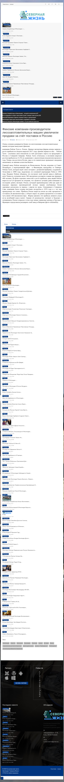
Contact (11, 4)
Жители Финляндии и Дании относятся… (13, 425)
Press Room (6, 4)
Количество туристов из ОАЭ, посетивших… (14, 607)
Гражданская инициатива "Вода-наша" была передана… (18, 374)
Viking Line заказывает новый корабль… (13, 467)
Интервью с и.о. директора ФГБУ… (12, 572)
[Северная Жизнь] (32, 15)
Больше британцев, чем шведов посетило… (14, 622)
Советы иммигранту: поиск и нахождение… (14, 634)
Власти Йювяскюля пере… (9, 760)
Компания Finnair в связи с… (10, 544)
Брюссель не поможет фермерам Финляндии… (15, 578)
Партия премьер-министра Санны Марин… (14, 404)
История (6, 81)
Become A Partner (21, 683)
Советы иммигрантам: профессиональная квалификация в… (19, 485)
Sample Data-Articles (7, 435)
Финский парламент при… (9, 724)
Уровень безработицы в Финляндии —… (13, 29)
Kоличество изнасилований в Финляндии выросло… (17, 507)
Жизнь (4, 441)
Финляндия (6, 88)
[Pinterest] (55, 4)
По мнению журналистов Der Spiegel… (13, 362)
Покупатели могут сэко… (9, 742)
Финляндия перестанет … (9, 730)
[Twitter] (49, 4)
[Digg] (40, 690)
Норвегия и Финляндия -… (9, 380)
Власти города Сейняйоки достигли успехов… (15, 520)
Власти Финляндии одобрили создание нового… (16, 416)
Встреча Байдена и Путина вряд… (12, 350)
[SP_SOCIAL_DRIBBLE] (59, 4)
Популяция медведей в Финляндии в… (13, 297)
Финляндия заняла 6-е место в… (11, 443)
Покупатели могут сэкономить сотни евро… (14, 63)
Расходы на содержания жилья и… (12, 449)
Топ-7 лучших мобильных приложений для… (14, 461)
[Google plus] (52, 4)
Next (60, 97)
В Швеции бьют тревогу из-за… (11, 601)
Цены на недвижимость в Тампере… (12, 455)
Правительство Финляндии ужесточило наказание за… (17, 333)
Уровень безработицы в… (9, 712)
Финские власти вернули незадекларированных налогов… (18, 321)
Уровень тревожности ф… (9, 748)
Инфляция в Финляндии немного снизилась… (15, 315)
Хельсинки (20, 643)
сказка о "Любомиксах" (41, 646)
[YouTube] (39, 680)
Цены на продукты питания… (10, 77)
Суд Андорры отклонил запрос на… (12, 437)
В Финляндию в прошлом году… (11, 532)
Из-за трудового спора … (9, 718)
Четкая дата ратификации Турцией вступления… (16, 274)
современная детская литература (12, 646)
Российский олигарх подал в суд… (12, 562)
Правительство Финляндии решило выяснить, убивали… (18, 479)
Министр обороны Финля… (10, 736)
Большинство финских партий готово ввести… (15, 410)
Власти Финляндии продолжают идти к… (13, 595)
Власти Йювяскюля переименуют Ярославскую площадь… (18, 83)
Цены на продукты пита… (9, 754)
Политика (6, 40)
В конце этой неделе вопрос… (11, 344)
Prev (56, 97)
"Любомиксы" (53, 646)
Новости (6, 33)
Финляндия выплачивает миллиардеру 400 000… (16, 589)
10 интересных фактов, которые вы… (12, 556)
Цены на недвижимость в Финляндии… (13, 398)
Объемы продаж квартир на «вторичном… (14, 303)
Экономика (6, 24)
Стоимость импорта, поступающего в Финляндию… (16, 431)
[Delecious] (39, 696)
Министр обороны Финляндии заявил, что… (14, 56)
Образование (7, 68)
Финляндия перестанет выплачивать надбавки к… (16, 49)
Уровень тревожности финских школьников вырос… (16, 70)
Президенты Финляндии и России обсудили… (15, 386)
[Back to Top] (2, 778)
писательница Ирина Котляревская (12, 648)
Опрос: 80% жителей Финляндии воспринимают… (16, 616)
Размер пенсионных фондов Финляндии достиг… (16, 538)
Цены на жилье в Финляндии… (11, 95)
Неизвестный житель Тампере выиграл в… (14, 583)
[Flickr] (39, 686)
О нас (4, 514)
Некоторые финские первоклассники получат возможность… (19, 550)
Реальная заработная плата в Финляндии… (14, 491)
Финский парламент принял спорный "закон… (15, 42)
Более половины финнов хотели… (12, 392)
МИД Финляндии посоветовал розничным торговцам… (17, 309)
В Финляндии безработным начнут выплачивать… (16, 501)
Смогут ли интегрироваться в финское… (13, 526)
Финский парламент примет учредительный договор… (17, 291)
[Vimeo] (39, 694)
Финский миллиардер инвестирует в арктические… (16, 628)
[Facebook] (45, 4)
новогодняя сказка (28, 646)
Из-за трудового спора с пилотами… (12, 35)
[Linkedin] (39, 682)
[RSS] (39, 672)
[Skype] (39, 692)
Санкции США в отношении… (10, 338)
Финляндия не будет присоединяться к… (14, 368)
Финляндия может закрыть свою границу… (14, 356)
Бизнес (4, 306)
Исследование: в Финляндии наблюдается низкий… (16, 473)
